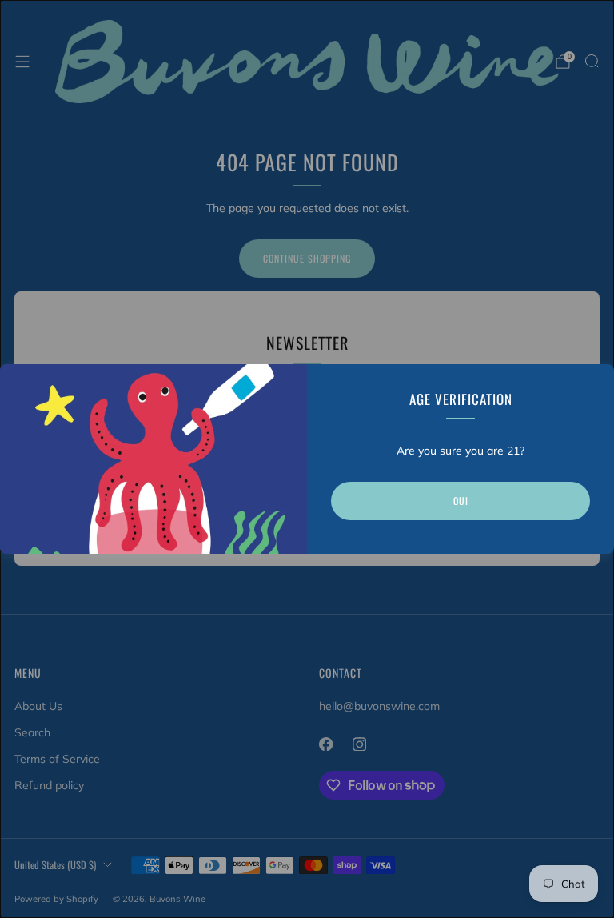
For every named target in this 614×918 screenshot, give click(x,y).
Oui (460, 500)
